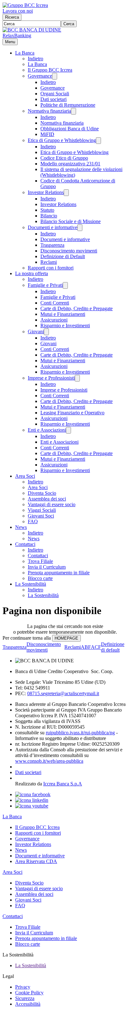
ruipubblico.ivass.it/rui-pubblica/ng (80, 732)
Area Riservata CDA (36, 861)
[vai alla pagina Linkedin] (31, 800)
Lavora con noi (18, 11)
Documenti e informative (52, 227)
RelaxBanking (17, 35)
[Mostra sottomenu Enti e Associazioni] (68, 430)
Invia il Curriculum (47, 567)
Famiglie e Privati (45, 285)
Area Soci (25, 476)
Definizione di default (112, 647)
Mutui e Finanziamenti (62, 314)
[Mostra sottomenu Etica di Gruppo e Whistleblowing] (98, 140)
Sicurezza (24, 998)
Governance (40, 76)
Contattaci (25, 544)
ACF (96, 647)
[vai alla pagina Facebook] (32, 794)
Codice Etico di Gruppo (64, 158)
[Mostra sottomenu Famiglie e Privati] (65, 285)
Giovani (36, 331)
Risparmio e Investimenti (65, 325)
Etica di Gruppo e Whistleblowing (62, 140)
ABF (86, 647)
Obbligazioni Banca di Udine (69, 128)
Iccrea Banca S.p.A (62, 783)
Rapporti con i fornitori (51, 267)
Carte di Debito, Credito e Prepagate (76, 308)
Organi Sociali (54, 93)
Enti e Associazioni (47, 430)
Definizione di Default (62, 256)
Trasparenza (52, 245)
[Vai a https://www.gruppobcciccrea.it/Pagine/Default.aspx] (25, 5)
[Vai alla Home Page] (32, 30)
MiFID (47, 134)
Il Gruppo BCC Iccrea (50, 70)
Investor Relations (46, 192)
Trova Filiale (40, 561)
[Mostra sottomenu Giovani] (46, 331)
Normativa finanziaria (49, 111)
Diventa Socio (42, 493)
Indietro (35, 58)
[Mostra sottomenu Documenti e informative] (79, 227)
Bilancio (48, 215)
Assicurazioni (54, 320)
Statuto (47, 210)
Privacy (22, 987)
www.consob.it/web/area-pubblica (49, 761)
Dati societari (53, 99)
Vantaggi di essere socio (51, 504)
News (21, 527)
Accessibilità (27, 1004)
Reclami (48, 262)
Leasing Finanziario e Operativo (72, 412)
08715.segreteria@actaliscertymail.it (63, 693)
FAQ (33, 521)
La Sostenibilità (30, 584)
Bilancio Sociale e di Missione (70, 221)
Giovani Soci (41, 515)
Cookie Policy (29, 992)
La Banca (24, 53)
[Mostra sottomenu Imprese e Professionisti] (77, 378)
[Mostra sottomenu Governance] (54, 76)
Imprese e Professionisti (51, 378)
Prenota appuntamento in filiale (59, 572)
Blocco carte (40, 578)
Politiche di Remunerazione (67, 105)
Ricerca (12, 17)
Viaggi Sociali (42, 510)
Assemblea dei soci (47, 498)
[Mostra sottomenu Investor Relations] (66, 192)
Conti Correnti (54, 302)
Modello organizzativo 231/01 (70, 163)
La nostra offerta (31, 273)
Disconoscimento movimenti (68, 250)
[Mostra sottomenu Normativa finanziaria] (73, 111)
